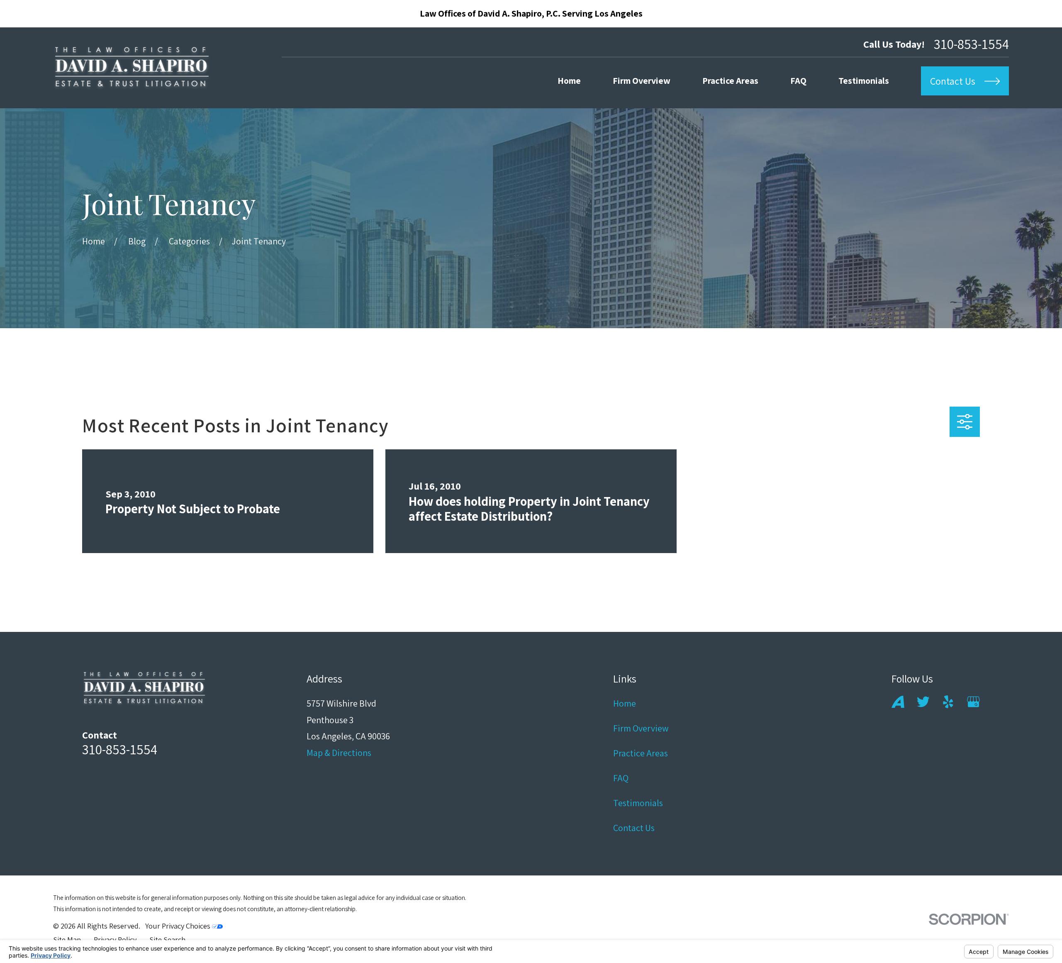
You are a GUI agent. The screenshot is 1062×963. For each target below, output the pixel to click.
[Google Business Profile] (973, 701)
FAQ (620, 778)
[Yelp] (948, 701)
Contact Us (634, 828)
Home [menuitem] (569, 80)
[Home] (132, 68)
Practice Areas (640, 753)
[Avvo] (897, 701)
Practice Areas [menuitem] (730, 80)
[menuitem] (67, 939)
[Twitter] (923, 701)
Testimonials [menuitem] (863, 80)
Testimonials (638, 803)
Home (624, 703)
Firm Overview (641, 728)
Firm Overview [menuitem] (641, 80)
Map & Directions (339, 752)
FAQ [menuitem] (798, 80)
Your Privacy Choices (178, 926)
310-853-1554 (971, 44)
